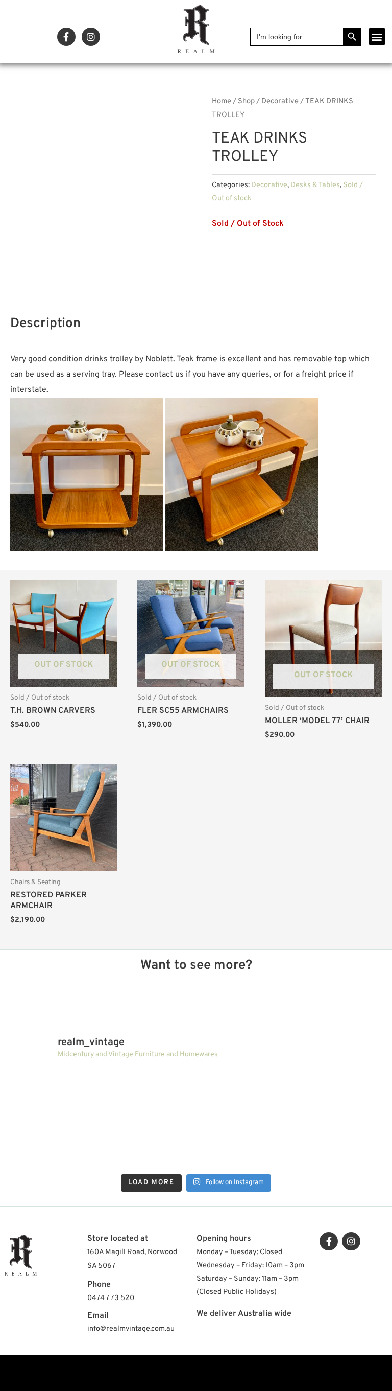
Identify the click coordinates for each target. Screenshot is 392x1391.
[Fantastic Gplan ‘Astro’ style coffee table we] (242, 1093)
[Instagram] (91, 37)
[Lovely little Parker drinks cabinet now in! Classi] (242, 1146)
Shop (246, 101)
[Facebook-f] (66, 37)
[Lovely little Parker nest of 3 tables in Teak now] (336, 1093)
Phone (99, 1285)
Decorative (280, 101)
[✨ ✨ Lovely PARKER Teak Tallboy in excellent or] (56, 1093)
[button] (377, 36)
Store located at (117, 1239)
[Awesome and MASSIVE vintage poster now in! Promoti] (149, 1146)
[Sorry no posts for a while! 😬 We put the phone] (336, 1146)
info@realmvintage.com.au (131, 1329)
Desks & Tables (315, 185)
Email (98, 1316)
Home (221, 101)
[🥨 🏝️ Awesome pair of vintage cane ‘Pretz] (149, 1093)
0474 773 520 (110, 1298)
